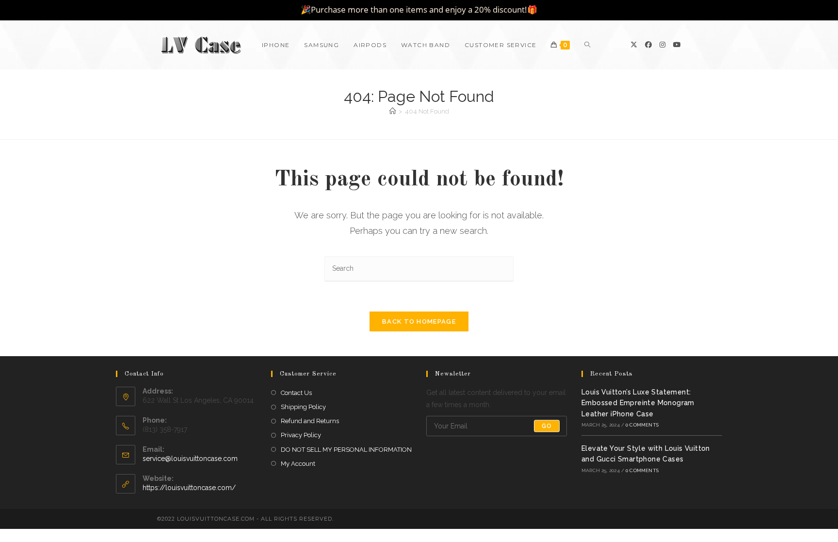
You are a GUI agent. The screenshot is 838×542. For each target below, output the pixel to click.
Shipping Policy (303, 407)
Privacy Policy (301, 435)
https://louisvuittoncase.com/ (189, 488)
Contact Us (296, 392)
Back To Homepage (419, 321)
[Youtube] (677, 44)
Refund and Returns (310, 421)
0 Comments (642, 424)
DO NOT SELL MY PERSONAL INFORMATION (346, 449)
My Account (298, 463)
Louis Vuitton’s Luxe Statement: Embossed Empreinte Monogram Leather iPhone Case (637, 403)
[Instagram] (662, 44)
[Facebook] (648, 44)
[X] (634, 44)
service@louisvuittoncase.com (190, 458)
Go (547, 426)
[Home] (392, 111)
